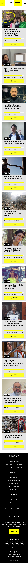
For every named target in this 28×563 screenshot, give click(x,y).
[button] (25, 3)
